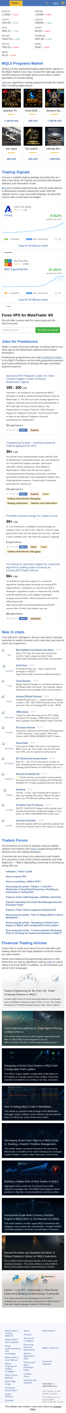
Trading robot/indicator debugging (23, 498)
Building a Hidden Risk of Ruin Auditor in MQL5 (31, 1181)
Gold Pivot (21, 665)
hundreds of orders (52, 357)
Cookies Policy (27, 1375)
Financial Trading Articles (24, 943)
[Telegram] (49, 1375)
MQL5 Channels (50, 1348)
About (26, 1331)
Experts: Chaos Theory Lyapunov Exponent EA (31, 909)
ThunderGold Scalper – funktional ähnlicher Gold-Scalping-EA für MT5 (31, 444)
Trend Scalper (23, 681)
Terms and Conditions (29, 1339)
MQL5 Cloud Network (11, 1376)
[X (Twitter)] (54, 1375)
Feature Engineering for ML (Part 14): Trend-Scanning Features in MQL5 (29, 992)
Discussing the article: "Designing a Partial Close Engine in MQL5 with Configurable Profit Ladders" (33, 924)
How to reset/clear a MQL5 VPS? (23, 881)
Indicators (35, 618)
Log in (56, 3)
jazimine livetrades (26, 820)
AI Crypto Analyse (25, 727)
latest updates (12, 1340)
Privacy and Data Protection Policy (29, 1366)
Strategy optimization (17, 503)
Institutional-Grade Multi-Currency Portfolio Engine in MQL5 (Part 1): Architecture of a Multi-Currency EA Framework (32, 1219)
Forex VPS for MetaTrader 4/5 (27, 315)
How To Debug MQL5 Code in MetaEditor (27, 1106)
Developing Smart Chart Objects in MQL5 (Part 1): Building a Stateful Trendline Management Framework (31, 1144)
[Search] (47, 3)
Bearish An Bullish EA (27, 774)
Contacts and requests (30, 1381)
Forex (46, 494)
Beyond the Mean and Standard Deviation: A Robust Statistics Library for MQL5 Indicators (30, 1254)
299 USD (33, 121)
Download (11, 1389)
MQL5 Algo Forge (10, 1382)
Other (33, 547)
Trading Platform (11, 1333)
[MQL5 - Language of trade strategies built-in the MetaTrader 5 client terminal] (4, 3)
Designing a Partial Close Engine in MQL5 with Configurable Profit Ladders (31, 1067)
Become (6, 188)
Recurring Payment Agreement (29, 1347)
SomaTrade (22, 743)
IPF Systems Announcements (31, 758)
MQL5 (34, 849)
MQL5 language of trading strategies (11, 1368)
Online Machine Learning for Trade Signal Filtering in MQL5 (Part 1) (33, 1030)
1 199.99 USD (11, 121)
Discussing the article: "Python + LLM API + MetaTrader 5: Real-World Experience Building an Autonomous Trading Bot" (32, 889)
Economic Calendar (47, 1362)
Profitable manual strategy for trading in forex (32, 515)
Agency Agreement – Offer (30, 1356)
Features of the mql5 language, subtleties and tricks (33, 897)
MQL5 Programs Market (22, 63)
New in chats (13, 632)
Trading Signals (16, 172)
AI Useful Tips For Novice (29, 805)
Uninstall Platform (9, 1401)
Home (14, 3)
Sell (4, 82)
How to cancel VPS (16, 876)
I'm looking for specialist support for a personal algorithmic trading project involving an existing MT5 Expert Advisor (33, 567)
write (49, 962)
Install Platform (9, 1395)
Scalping (20, 789)
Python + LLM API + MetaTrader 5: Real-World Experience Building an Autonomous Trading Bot (31, 1292)
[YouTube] (59, 1375)
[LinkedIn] (44, 1379)
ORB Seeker (22, 712)
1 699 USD (54, 159)
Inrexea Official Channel (29, 696)
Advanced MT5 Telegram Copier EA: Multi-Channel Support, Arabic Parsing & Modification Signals (30, 378)
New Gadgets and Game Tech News (35, 649)
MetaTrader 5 (49, 1331)
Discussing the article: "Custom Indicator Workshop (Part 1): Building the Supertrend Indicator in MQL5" (34, 931)
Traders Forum (15, 840)
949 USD (33, 159)
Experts (34, 430)
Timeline (28, 1334)
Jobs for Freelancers (20, 341)
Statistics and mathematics (44, 503)
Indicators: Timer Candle (19, 871)
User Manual (11, 1358)
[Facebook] (44, 1375)
